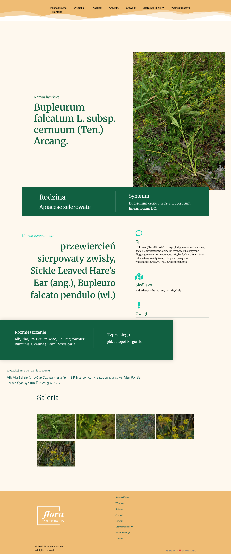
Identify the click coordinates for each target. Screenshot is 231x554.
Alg (15, 377)
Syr (26, 383)
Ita (75, 377)
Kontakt (57, 11)
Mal (121, 377)
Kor (90, 377)
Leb (101, 377)
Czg (46, 377)
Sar (139, 377)
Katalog (97, 7)
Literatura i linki (152, 7)
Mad (116, 378)
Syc (20, 383)
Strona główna (58, 7)
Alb (9, 377)
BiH (26, 377)
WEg (45, 383)
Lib (107, 377)
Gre (63, 377)
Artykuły (114, 7)
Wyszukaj (79, 7)
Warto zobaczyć (180, 7)
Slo (14, 383)
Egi (51, 377)
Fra (56, 377)
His (69, 377)
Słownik (131, 7)
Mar (127, 377)
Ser (9, 383)
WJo (52, 383)
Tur (38, 383)
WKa (58, 383)
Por (133, 377)
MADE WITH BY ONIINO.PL (181, 550)
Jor (85, 377)
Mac (112, 377)
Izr (80, 377)
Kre (96, 377)
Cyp (39, 377)
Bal (21, 377)
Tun (32, 383)
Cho (32, 377)
